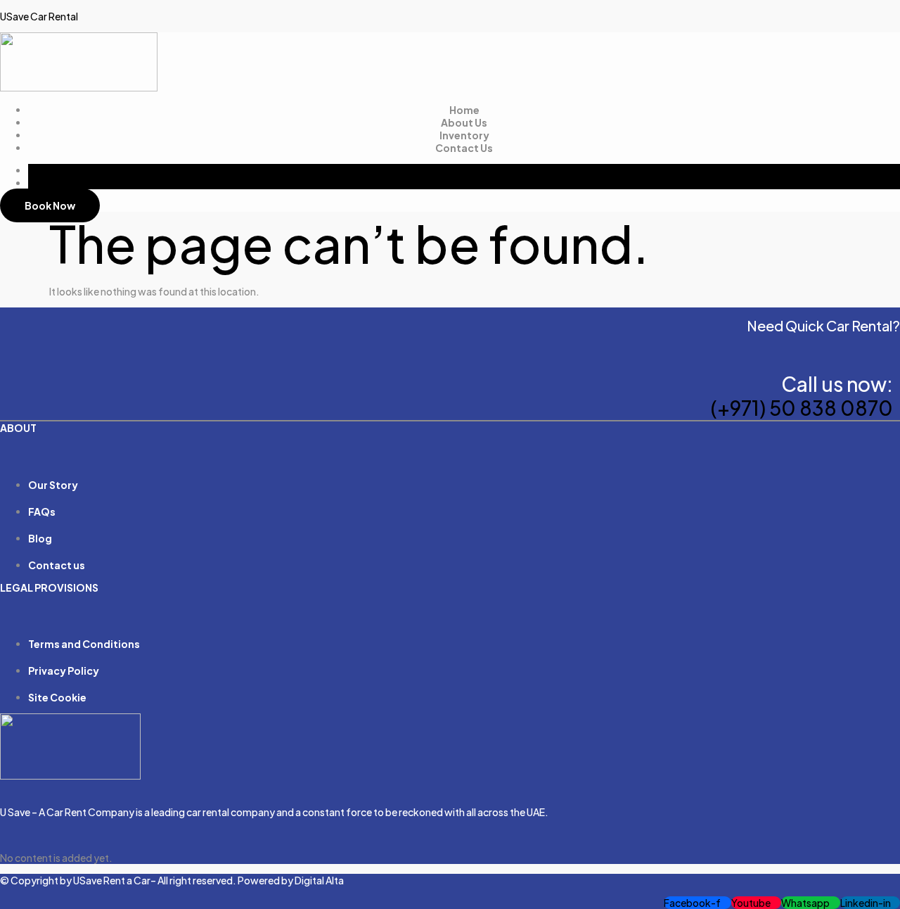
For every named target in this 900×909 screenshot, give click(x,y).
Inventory (464, 135)
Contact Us (464, 147)
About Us (464, 122)
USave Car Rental (39, 16)
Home (464, 109)
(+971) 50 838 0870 (802, 407)
